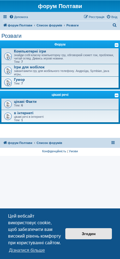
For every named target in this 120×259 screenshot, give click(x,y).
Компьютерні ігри (30, 51)
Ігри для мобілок (29, 67)
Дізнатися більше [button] (27, 250)
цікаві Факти (25, 101)
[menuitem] (18, 17)
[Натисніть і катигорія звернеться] (117, 45)
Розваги (11, 36)
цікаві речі (60, 95)
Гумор (19, 80)
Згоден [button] (88, 233)
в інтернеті (23, 113)
